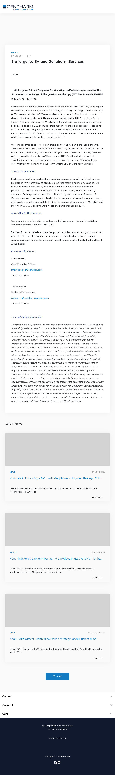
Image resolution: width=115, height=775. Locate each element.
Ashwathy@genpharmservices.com (30, 297)
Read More (97, 497)
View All (57, 676)
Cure (5, 714)
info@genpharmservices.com (26, 269)
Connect (7, 705)
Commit (7, 696)
